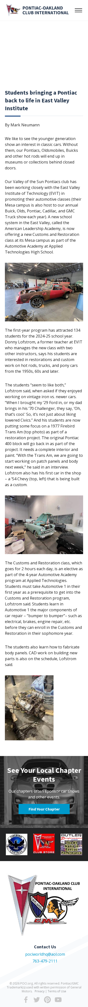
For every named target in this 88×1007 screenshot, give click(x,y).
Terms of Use (57, 991)
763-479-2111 (45, 961)
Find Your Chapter (44, 809)
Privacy (39, 991)
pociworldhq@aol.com (45, 954)
